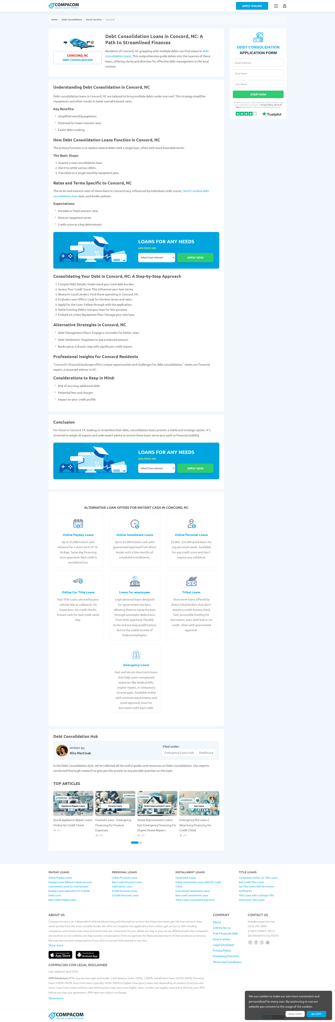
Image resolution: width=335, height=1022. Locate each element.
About (217, 922)
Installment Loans (185, 877)
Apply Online (252, 6)
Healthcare (206, 752)
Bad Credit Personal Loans (127, 882)
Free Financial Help (225, 933)
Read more (295, 1013)
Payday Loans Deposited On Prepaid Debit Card (69, 893)
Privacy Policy (267, 104)
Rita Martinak (80, 753)
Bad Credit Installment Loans (191, 895)
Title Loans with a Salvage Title (256, 895)
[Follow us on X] (261, 942)
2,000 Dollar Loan (122, 886)
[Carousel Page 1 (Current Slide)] (135, 842)
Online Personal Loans (191, 535)
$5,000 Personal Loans (124, 890)
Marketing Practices (226, 956)
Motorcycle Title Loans (252, 899)
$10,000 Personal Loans (125, 895)
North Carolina (94, 19)
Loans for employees (134, 592)
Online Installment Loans (134, 535)
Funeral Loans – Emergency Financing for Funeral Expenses (113, 825)
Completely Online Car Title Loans (258, 877)
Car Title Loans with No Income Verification (256, 888)
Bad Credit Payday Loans (62, 899)
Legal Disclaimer (224, 945)
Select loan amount (156, 257)
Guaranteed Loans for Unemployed (68, 886)
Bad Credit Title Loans (251, 882)
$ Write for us (222, 927)
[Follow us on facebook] (256, 942)
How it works (221, 939)
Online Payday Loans (78, 535)
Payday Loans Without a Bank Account (70, 882)
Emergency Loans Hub (179, 752)
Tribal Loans (191, 592)
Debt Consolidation (72, 19)
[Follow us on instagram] (250, 942)
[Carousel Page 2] (140, 842)
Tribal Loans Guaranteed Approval (195, 899)
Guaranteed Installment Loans (192, 890)
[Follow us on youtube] (267, 942)
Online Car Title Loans (78, 592)
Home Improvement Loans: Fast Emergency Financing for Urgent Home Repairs (156, 825)
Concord (110, 19)
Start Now (258, 94)
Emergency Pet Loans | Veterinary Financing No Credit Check (195, 825)
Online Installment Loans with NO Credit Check (198, 884)
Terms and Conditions (227, 962)
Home (54, 19)
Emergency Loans (136, 665)
